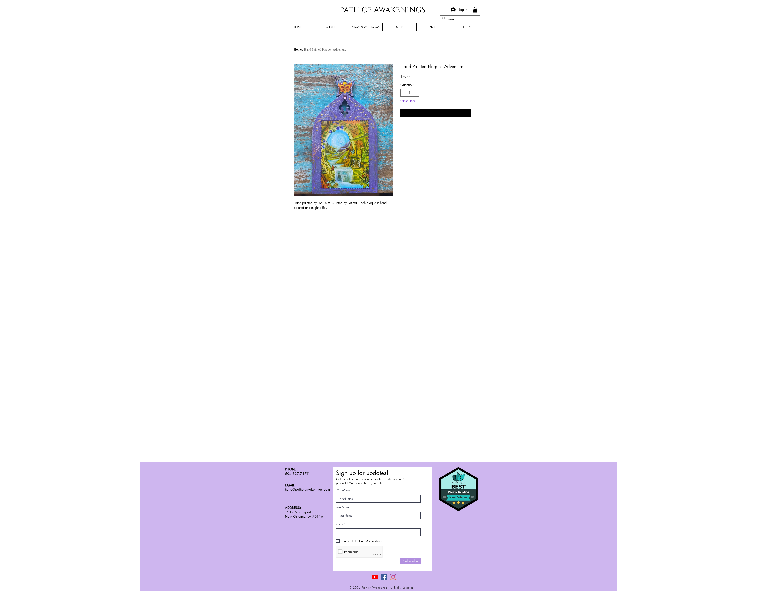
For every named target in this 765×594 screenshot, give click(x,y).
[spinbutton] (410, 92)
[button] (475, 9)
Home (298, 49)
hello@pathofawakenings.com (307, 490)
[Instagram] (393, 577)
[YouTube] (375, 577)
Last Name (342, 507)
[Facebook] (384, 577)
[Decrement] (404, 92)
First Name (343, 490)
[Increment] (415, 92)
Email (339, 524)
